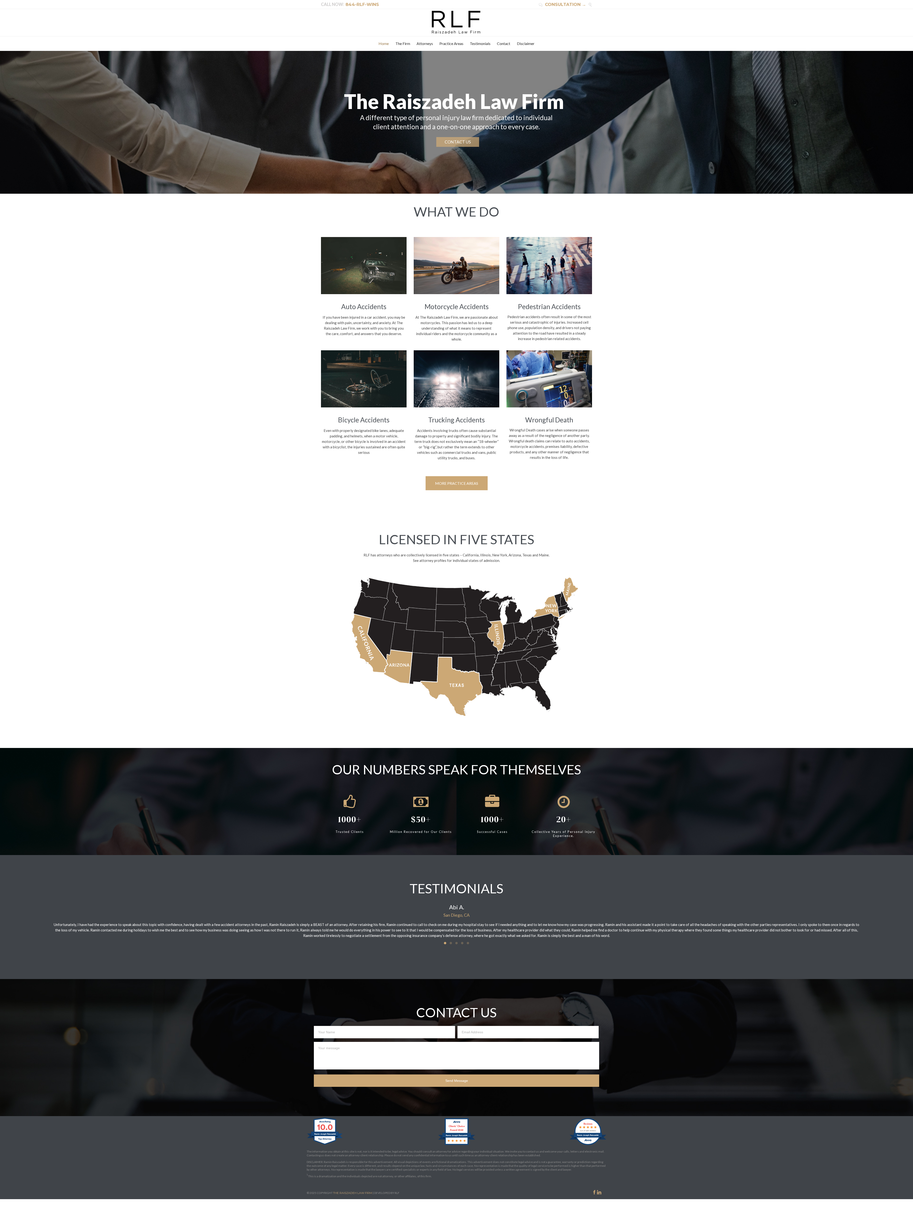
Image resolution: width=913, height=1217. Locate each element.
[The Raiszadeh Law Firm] (457, 22)
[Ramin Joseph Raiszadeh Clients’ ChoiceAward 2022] (456, 1145)
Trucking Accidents (456, 420)
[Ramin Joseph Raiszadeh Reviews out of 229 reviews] (587, 1145)
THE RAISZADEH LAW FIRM (352, 1193)
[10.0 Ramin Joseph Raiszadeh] (325, 1145)
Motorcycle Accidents (457, 306)
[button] (445, 943)
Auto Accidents (363, 306)
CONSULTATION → (562, 4)
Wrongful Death (549, 420)
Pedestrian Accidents (549, 306)
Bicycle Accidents (363, 420)
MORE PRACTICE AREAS (456, 483)
